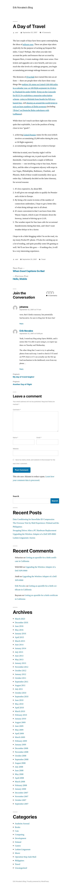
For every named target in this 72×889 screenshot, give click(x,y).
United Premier (29, 134)
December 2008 (21, 748)
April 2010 (19, 707)
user (16, 32)
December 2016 (21, 622)
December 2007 (21, 792)
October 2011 (20, 678)
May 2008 (19, 774)
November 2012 (21, 667)
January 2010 (20, 718)
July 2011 (19, 689)
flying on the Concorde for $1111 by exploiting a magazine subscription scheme (34, 95)
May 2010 (19, 704)
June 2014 (19, 644)
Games (18, 845)
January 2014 (20, 648)
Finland (18, 842)
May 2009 (19, 730)
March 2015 (20, 641)
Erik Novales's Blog (23, 7)
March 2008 (20, 781)
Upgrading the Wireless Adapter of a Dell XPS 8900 (34, 534)
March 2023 (20, 618)
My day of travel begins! (23, 377)
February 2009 (21, 741)
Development (20, 838)
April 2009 (19, 733)
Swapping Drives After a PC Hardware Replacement (34, 530)
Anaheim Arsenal (22, 823)
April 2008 (19, 778)
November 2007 (21, 796)
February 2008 (21, 785)
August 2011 (20, 685)
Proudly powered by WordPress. (38, 881)
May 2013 (19, 659)
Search (16, 496)
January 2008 (20, 789)
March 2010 (20, 711)
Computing (19, 834)
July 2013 (19, 652)
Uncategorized (21, 868)
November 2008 (21, 752)
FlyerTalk (30, 77)
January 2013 (20, 663)
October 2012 (20, 670)
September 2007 (21, 804)
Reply (21, 324)
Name (15, 437)
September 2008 (21, 759)
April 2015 (19, 637)
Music (17, 853)
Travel (43, 259)
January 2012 (20, 674)
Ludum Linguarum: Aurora (24, 538)
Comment (17, 410)
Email (39, 437)
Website (15, 449)
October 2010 (20, 692)
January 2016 (20, 633)
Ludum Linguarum (22, 849)
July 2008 (19, 767)
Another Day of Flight (22, 384)
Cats (17, 831)
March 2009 (20, 737)
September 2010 (21, 696)
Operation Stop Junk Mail (25, 857)
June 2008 (19, 770)
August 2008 (20, 763)
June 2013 (19, 655)
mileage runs (28, 44)
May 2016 (19, 630)
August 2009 (20, 722)
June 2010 (19, 700)
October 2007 (20, 800)
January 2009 (20, 744)
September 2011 (21, 681)
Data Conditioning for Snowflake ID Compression (33, 519)
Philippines (19, 860)
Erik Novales (20, 586)
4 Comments (46, 32)
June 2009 (19, 726)
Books (17, 827)
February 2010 (21, 715)
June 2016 (19, 626)
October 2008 (20, 755)
